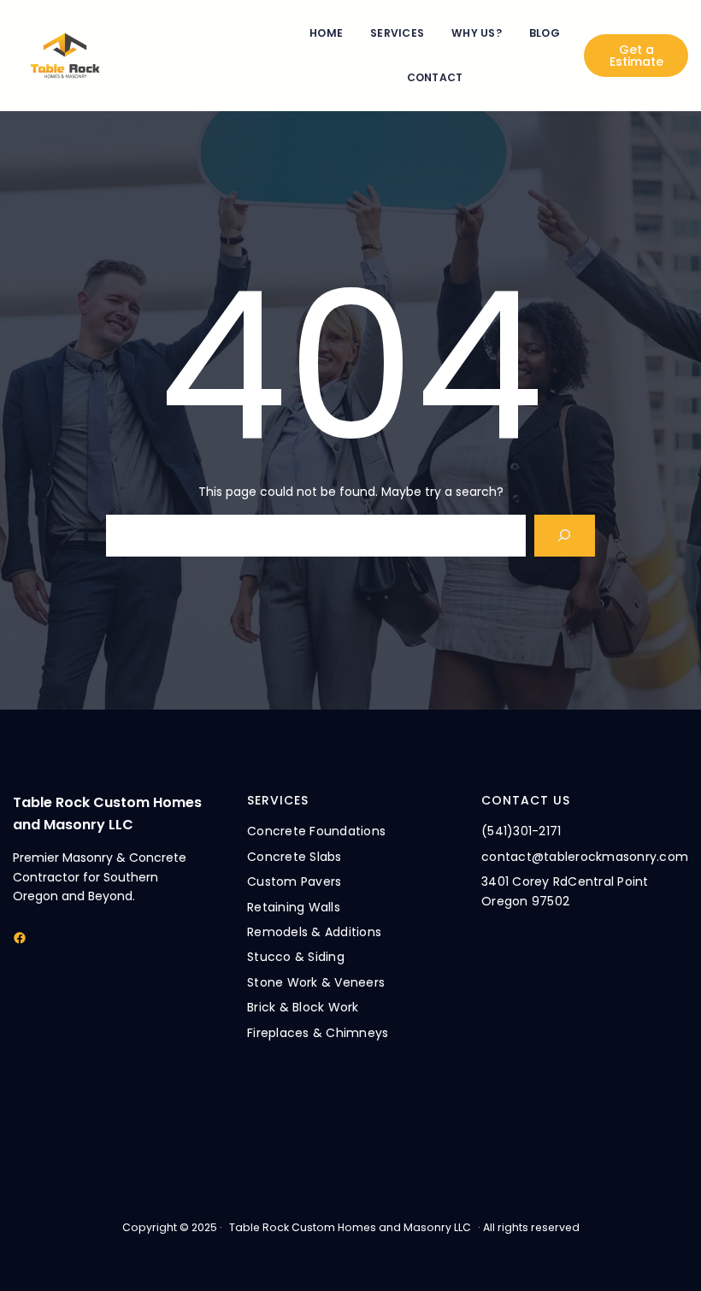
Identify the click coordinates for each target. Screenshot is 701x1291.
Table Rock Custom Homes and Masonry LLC (350, 1227)
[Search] (564, 536)
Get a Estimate (636, 55)
